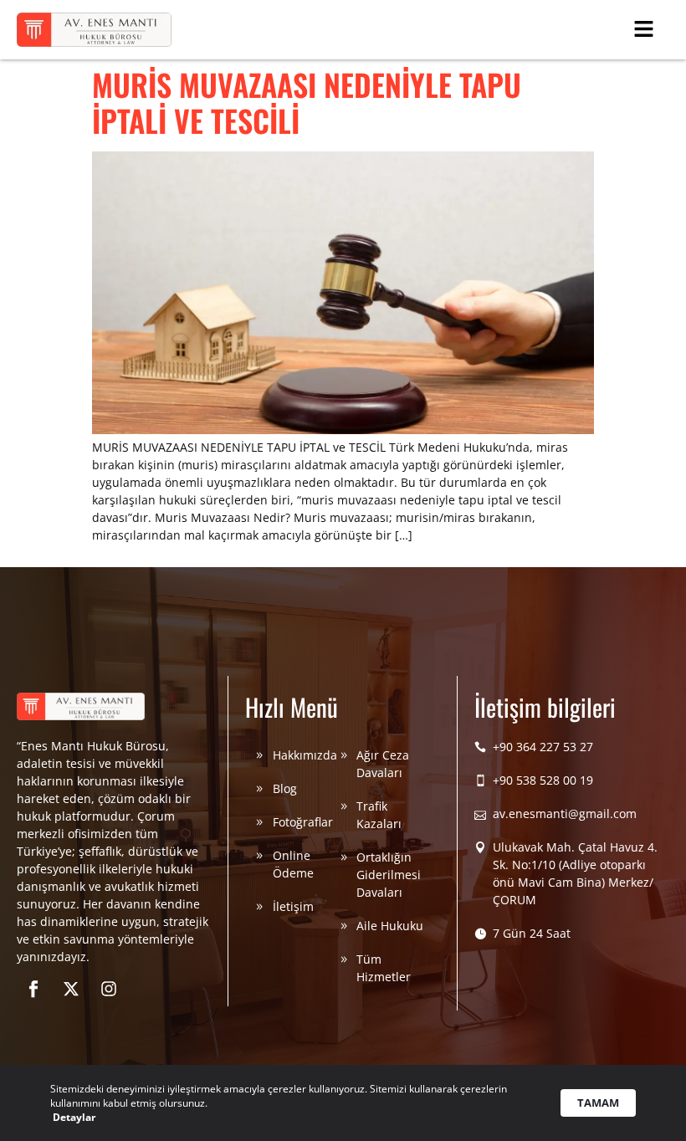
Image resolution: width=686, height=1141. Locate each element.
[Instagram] (108, 988)
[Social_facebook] (33, 988)
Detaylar (74, 1117)
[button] (644, 29)
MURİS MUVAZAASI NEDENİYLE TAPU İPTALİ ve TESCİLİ (306, 102)
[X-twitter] (71, 988)
